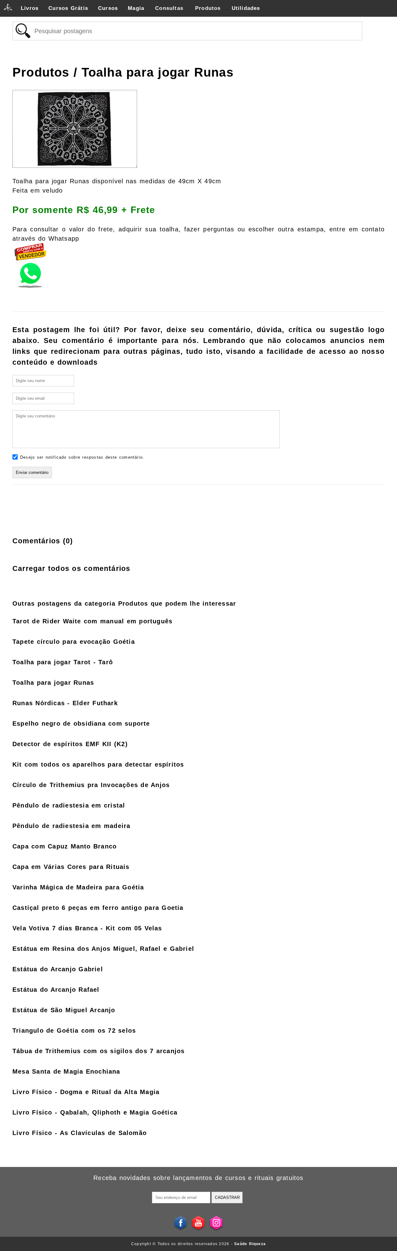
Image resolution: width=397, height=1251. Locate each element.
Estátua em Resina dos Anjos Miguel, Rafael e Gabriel (103, 948)
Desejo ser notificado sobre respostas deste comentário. (82, 457)
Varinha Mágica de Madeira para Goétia (78, 887)
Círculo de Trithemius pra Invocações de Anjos (91, 784)
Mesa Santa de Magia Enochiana (66, 1071)
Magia (136, 8)
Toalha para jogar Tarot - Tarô (62, 662)
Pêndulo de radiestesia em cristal (68, 805)
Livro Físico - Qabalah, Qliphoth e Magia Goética (94, 1112)
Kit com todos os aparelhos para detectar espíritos (98, 764)
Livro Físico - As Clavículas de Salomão (79, 1132)
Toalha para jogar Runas (53, 682)
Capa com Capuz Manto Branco (64, 846)
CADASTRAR (227, 1197)
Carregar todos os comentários (71, 568)
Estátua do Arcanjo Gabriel (57, 969)
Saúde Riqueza (250, 1244)
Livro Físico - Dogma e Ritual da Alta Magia (85, 1092)
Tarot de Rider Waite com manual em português (92, 621)
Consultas (169, 8)
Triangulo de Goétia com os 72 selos (74, 1030)
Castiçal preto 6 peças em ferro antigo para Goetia (98, 907)
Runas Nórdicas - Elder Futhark (65, 703)
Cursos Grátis (68, 8)
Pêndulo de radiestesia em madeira (71, 825)
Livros (29, 8)
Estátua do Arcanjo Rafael (56, 989)
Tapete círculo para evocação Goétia (73, 641)
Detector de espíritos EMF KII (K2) (70, 744)
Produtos (208, 8)
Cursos (108, 8)
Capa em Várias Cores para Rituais (71, 866)
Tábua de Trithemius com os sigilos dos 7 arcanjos (98, 1051)
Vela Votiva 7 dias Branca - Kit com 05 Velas (87, 928)
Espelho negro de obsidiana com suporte (81, 723)
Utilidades (246, 8)
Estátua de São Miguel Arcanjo (63, 1010)
